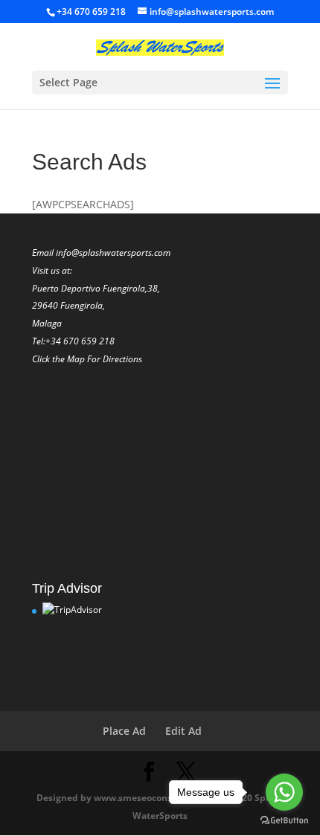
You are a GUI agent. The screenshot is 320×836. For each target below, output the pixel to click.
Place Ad (124, 731)
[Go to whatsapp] (284, 792)
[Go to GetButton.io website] (284, 821)
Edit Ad (183, 731)
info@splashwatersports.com (113, 252)
